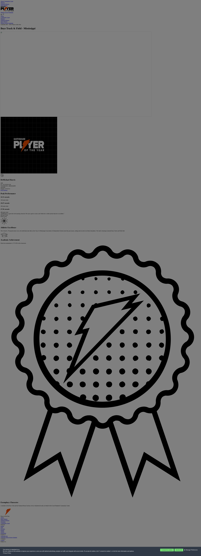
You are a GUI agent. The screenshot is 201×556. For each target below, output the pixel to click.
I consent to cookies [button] (167, 550)
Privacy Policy (7, 553)
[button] (191, 550)
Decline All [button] (179, 550)
